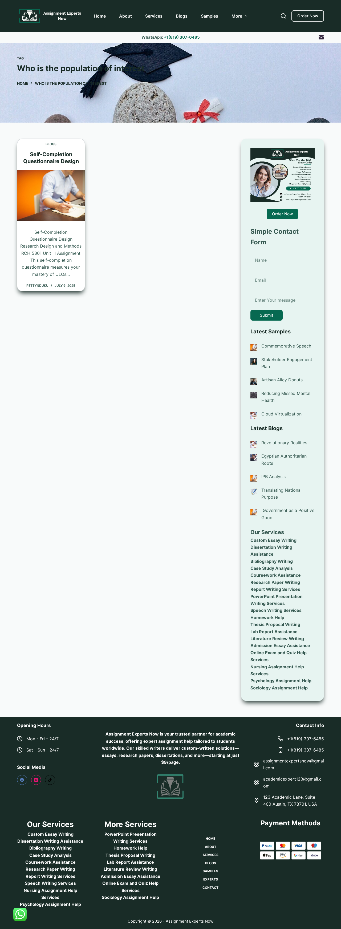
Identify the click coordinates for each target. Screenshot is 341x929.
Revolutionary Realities (284, 442)
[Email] (321, 37)
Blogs (182, 16)
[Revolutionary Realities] (253, 444)
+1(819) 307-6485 (182, 37)
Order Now (307, 15)
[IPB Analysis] (253, 478)
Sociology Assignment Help (279, 687)
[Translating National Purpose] (253, 491)
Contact (210, 888)
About (125, 16)
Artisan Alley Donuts (282, 379)
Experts (210, 879)
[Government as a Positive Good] (253, 511)
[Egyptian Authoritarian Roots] (253, 457)
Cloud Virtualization (281, 414)
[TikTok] (50, 780)
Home (100, 16)
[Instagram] (36, 780)
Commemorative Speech (286, 346)
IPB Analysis (273, 476)
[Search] (283, 16)
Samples (209, 16)
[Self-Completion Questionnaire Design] (51, 195)
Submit (266, 315)
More (237, 16)
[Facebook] (22, 780)
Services (154, 16)
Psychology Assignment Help (280, 681)
